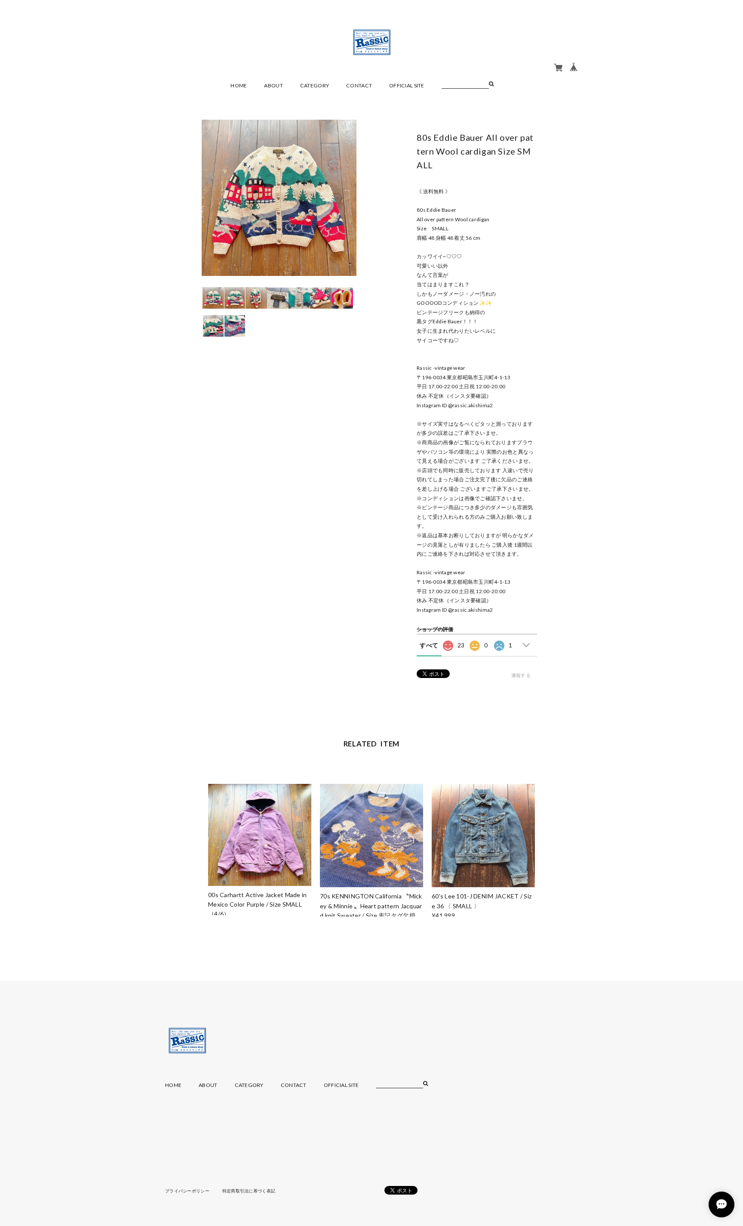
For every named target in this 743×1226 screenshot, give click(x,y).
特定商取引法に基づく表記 (248, 1190)
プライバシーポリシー (187, 1190)
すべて (429, 645)
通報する (521, 675)
